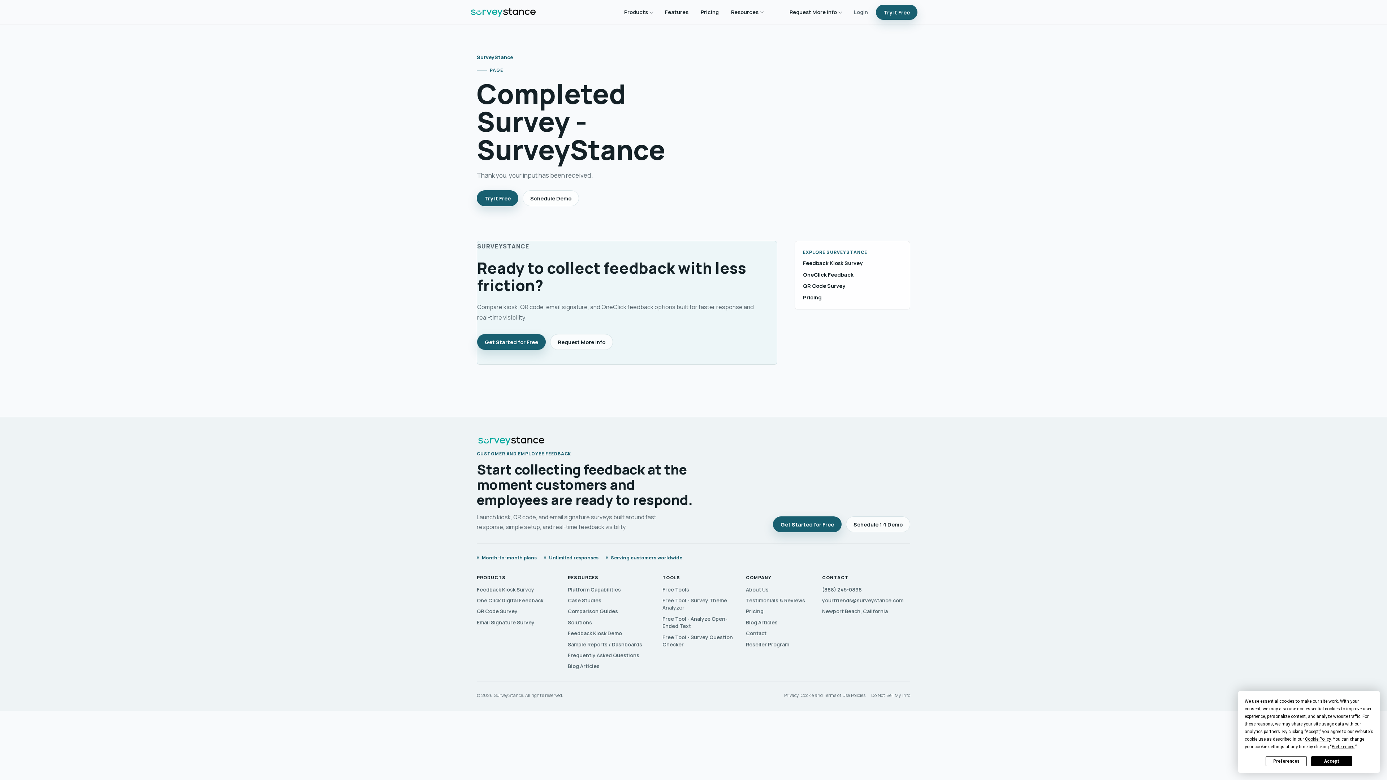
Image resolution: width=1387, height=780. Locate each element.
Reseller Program (767, 644)
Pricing (710, 12)
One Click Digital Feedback (510, 600)
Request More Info (813, 12)
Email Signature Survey (506, 622)
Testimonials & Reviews (775, 600)
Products (636, 12)
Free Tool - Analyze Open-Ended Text (694, 622)
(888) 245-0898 (842, 589)
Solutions (580, 622)
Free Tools (675, 589)
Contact (756, 633)
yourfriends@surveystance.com (862, 600)
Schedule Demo (550, 198)
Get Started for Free (511, 342)
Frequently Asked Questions (603, 655)
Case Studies (584, 600)
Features (676, 12)
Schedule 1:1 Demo (878, 524)
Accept (1331, 761)
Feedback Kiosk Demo (595, 633)
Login (861, 12)
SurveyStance (495, 57)
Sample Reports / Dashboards (605, 644)
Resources (745, 12)
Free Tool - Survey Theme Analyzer (694, 604)
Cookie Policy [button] (1318, 739)
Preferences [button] (1343, 746)
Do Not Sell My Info (890, 695)
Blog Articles (584, 666)
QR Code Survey (824, 285)
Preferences (1286, 761)
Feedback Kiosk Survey (833, 263)
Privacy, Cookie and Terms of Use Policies (824, 695)
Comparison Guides (593, 611)
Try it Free (896, 12)
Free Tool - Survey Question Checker (697, 641)
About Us (757, 589)
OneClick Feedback (828, 274)
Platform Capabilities (594, 589)
